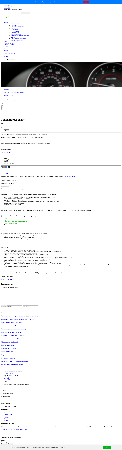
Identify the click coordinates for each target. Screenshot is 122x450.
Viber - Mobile (8, 6)
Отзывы (6, 173)
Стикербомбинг (15, 31)
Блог (5, 41)
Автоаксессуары (15, 23)
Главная (6, 20)
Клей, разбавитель (16, 34)
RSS (7, 279)
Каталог (6, 413)
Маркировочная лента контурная (20, 35)
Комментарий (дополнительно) (9, 442)
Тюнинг (13, 37)
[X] (9, 167)
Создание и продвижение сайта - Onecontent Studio (15, 429)
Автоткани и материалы (17, 26)
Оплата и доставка (9, 44)
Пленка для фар (15, 32)
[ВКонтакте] (2, 167)
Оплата (6, 415)
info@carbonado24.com (13, 374)
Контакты (7, 46)
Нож (5, 218)
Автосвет (13, 28)
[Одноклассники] (4, 167)
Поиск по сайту (25, 13)
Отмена (10, 443)
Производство (8, 414)
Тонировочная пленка (17, 40)
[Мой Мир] (6, 167)
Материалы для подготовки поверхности (15, 221)
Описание (7, 171)
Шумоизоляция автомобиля (18, 38)
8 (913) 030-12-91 (5, 152)
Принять (107, 447)
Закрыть (86, 1)
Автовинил (14, 25)
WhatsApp (7, 5)
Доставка (6, 417)
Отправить (4, 443)
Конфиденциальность (10, 418)
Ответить (11, 279)
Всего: (3, 279)
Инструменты (15, 29)
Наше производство (9, 43)
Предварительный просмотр (10, 287)
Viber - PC (7, 8)
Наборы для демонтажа (10, 223)
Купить (6, 130)
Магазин (6, 22)
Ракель (6, 220)
